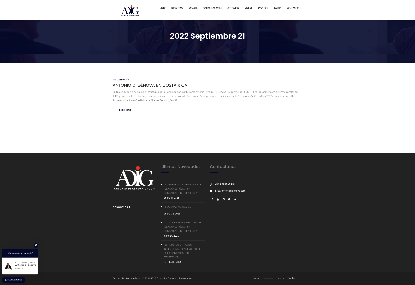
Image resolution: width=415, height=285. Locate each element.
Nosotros (177, 8)
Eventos (263, 8)
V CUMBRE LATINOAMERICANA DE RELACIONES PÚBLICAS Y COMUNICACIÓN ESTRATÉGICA (182, 227)
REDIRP (277, 8)
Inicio (162, 8)
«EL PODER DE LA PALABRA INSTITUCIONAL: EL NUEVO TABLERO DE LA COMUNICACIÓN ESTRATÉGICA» (183, 251)
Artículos (233, 8)
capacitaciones (212, 8)
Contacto (292, 8)
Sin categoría (121, 79)
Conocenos (120, 207)
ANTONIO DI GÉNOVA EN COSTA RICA (150, 85)
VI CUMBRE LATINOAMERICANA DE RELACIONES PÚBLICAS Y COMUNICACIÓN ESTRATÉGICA (183, 189)
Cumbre (193, 8)
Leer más (125, 110)
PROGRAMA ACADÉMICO (177, 207)
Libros (248, 8)
